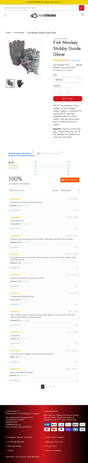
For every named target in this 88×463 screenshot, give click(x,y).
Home (8, 32)
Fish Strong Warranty (15, 441)
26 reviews (76, 60)
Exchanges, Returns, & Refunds (19, 437)
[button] (4, 15)
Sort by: (55, 190)
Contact (10, 450)
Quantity (56, 85)
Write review (71, 180)
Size (55, 74)
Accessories (19, 32)
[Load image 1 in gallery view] (10, 83)
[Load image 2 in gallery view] (20, 83)
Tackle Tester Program (55, 437)
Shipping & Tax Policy (54, 441)
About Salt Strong (14, 446)
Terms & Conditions (53, 450)
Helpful (14, 210)
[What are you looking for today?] (81, 8)
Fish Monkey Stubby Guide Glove (42, 32)
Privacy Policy (51, 446)
